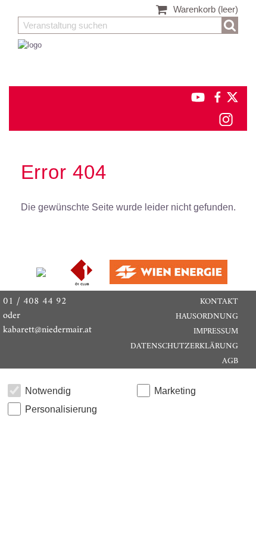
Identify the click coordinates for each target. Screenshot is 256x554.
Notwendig (48, 391)
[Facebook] (216, 96)
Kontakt (219, 301)
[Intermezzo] (42, 271)
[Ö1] (83, 271)
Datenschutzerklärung (184, 346)
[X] (230, 96)
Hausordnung (207, 316)
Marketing (175, 391)
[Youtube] (192, 96)
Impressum (215, 331)
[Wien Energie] (168, 271)
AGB (230, 361)
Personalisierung (61, 409)
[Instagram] (225, 119)
